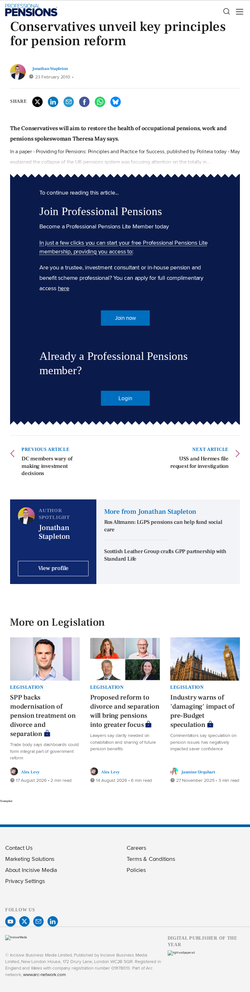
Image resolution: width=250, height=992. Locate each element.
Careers (136, 848)
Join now (125, 318)
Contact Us (19, 848)
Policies (136, 870)
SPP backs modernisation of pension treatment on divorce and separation (43, 715)
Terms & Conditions (151, 859)
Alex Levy (30, 772)
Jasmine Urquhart (198, 772)
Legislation (27, 687)
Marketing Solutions (29, 859)
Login (125, 398)
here (63, 288)
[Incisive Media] (16, 937)
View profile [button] (53, 568)
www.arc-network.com (44, 974)
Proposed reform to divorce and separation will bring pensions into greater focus (125, 711)
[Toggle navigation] (237, 12)
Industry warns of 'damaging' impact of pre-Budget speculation (202, 711)
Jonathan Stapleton (50, 68)
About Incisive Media (31, 870)
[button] (226, 12)
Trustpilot (6, 801)
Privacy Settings (25, 881)
